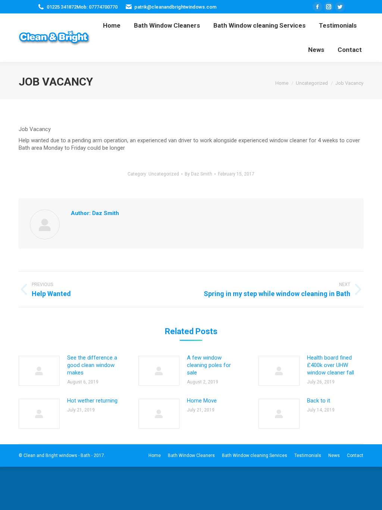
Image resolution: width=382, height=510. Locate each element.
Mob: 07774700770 (97, 7)
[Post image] (39, 371)
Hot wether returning (92, 400)
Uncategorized (163, 174)
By (198, 174)
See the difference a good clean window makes (92, 365)
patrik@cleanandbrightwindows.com (175, 7)
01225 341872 (61, 7)
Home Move (202, 400)
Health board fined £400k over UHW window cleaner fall (330, 365)
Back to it (318, 400)
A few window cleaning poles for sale (209, 365)
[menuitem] (111, 25)
